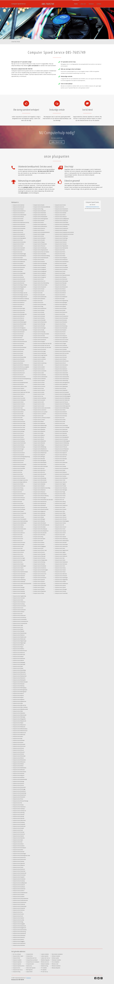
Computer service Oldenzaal (39, 556)
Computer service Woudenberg (19, 793)
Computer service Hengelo (39, 234)
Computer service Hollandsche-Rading (41, 255)
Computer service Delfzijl (18, 419)
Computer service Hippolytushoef (40, 249)
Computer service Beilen (18, 275)
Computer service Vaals (60, 534)
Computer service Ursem (60, 528)
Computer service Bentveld (18, 283)
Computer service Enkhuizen (19, 497)
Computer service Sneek (60, 421)
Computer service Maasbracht (39, 427)
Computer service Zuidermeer (19, 888)
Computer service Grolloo (18, 556)
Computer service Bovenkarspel (19, 347)
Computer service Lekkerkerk (39, 378)
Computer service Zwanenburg (19, 931)
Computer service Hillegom (39, 242)
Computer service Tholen (60, 495)
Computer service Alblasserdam (19, 214)
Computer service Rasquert (60, 277)
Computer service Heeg (38, 208)
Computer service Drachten (18, 454)
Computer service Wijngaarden (19, 719)
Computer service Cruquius (18, 406)
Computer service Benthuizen (19, 281)
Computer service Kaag (38, 306)
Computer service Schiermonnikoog (62, 351)
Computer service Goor (18, 540)
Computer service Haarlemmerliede (20, 571)
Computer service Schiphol (60, 359)
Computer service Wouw (18, 799)
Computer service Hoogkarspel (39, 271)
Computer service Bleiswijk (18, 320)
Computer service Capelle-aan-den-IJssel (21, 392)
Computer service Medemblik (39, 441)
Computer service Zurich (18, 916)
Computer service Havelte (38, 205)
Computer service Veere (60, 548)
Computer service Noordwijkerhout (40, 530)
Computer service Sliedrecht (61, 411)
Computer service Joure (38, 302)
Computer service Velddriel (60, 554)
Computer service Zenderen (18, 845)
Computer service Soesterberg (61, 425)
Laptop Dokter (29, 971)
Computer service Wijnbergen (19, 717)
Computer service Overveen (61, 244)
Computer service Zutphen (18, 918)
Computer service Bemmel (18, 277)
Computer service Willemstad (19, 734)
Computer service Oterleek (60, 212)
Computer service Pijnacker (60, 263)
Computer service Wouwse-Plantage (20, 801)
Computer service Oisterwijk (39, 554)
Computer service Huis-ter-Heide (40, 285)
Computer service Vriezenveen (19, 615)
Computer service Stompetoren (61, 468)
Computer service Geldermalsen (19, 523)
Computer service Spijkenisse (61, 435)
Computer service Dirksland (18, 439)
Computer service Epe (17, 501)
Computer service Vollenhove (19, 601)
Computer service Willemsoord (19, 732)
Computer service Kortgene (39, 341)
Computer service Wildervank (19, 726)
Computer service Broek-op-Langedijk (21, 367)
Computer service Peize (60, 249)
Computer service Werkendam (19, 672)
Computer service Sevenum (61, 367)
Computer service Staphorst (61, 452)
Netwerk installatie (45, 963)
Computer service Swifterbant (61, 478)
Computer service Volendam (19, 598)
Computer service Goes (18, 536)
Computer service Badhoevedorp (20, 259)
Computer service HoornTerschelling (41, 283)
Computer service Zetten (18, 849)
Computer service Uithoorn (60, 517)
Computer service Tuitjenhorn (61, 505)
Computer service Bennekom (19, 279)
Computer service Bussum (18, 384)
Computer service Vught (18, 625)
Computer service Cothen (18, 402)
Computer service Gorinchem (19, 542)
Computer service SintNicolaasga (62, 407)
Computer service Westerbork (19, 678)
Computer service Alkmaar (18, 216)
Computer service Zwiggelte (18, 941)
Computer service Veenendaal (61, 544)
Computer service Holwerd (39, 261)
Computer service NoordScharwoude (41, 525)
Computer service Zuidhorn (18, 890)
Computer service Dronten (18, 460)
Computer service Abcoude (18, 206)
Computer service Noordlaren (39, 523)
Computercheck (29, 954)
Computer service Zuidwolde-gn (19, 906)
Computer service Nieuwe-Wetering (40, 495)
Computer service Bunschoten (19, 376)
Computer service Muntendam (39, 480)
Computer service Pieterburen (61, 259)
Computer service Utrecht (60, 532)
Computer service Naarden (39, 485)
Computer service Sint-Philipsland (62, 404)
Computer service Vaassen (60, 536)
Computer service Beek (17, 271)
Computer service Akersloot (18, 212)
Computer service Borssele (18, 339)
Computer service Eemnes (18, 476)
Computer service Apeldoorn (19, 234)
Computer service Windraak (18, 740)
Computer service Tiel (59, 499)
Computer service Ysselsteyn (19, 808)
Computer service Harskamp (19, 591)
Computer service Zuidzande (19, 908)
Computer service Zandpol (18, 828)
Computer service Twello (60, 507)
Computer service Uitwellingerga (62, 521)
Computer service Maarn (38, 421)
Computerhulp (29, 956)
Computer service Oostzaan (39, 575)
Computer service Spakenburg (61, 431)
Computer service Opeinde (39, 579)
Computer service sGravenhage (61, 374)
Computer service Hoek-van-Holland (41, 251)
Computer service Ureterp (60, 523)
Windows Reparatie (56, 967)
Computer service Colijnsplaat (19, 400)
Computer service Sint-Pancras (61, 402)
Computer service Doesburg (19, 441)
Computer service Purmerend (61, 269)
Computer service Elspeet (18, 489)
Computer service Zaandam (18, 814)
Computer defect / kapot (18, 956)
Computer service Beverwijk (19, 312)
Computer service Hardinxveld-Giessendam (22, 583)
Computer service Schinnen (61, 355)
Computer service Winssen (18, 748)
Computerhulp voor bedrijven (32, 961)
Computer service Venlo (60, 566)
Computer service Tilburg (60, 501)
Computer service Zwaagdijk (19, 923)
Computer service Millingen (39, 456)
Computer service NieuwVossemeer (40, 509)
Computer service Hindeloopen (40, 248)
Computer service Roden (60, 310)
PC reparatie (43, 969)
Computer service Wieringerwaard (20, 689)
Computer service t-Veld (60, 480)
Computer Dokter (16, 958)
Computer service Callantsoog (19, 390)
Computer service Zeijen (18, 840)
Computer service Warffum (18, 648)
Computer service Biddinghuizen (20, 314)
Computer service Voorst (18, 607)
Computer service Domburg (18, 446)
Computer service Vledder (60, 581)
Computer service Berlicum (18, 304)
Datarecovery (29, 965)
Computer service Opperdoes (39, 591)
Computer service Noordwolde (39, 532)
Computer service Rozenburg (61, 326)
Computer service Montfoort (39, 470)
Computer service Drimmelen (19, 458)
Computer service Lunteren (39, 419)
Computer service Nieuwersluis (39, 501)
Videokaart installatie (56, 960)
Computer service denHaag (18, 431)
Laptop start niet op (45, 958)
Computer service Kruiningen (39, 351)
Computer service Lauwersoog (39, 363)
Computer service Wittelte (18, 763)
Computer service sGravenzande (62, 378)
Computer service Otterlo (60, 214)
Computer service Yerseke (18, 804)
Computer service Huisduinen (39, 287)
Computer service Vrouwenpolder (20, 623)
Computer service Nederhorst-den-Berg (41, 487)
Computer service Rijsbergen (61, 302)
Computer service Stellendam (61, 462)
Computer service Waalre (18, 629)
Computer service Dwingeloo (19, 466)
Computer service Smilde (60, 419)
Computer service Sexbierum (61, 368)
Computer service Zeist (17, 841)
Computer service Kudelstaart (39, 353)
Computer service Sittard (60, 409)
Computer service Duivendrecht (19, 464)
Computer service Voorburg (18, 603)
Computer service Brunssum (19, 372)
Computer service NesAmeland (39, 493)
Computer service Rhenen (60, 292)
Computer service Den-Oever (19, 427)
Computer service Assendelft (19, 248)
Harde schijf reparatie (30, 967)
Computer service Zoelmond (19, 869)
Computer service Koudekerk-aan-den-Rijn (42, 343)
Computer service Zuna (18, 912)
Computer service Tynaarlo (60, 509)
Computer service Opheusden (39, 585)
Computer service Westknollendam (20, 681)
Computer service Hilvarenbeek (40, 244)
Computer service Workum (18, 783)
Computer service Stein (60, 460)
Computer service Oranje (38, 593)
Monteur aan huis (45, 961)
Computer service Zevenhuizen (19, 859)
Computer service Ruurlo (60, 333)
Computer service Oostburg (39, 562)
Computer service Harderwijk (19, 581)
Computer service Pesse (60, 253)
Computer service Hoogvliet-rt (39, 275)
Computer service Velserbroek (61, 562)
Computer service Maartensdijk (40, 425)
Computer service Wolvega (18, 781)
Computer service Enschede (18, 499)
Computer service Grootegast (19, 560)
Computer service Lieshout (39, 390)
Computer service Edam (18, 470)
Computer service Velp (59, 558)
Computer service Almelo (18, 218)
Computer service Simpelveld (61, 390)
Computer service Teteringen (61, 489)
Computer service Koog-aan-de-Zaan (41, 333)
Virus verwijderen (55, 961)
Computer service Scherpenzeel (61, 347)
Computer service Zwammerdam (20, 929)
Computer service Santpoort (61, 335)
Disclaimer (28, 977)
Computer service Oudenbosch (61, 228)
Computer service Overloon (61, 242)
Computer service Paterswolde (61, 248)
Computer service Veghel (60, 552)
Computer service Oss (59, 206)
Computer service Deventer (18, 435)
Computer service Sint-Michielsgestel (63, 396)
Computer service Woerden (18, 773)
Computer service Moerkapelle (39, 462)
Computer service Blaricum (18, 318)
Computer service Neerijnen (39, 491)
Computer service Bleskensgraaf (19, 322)
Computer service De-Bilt (18, 413)
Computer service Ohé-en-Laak (40, 550)
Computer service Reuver (60, 288)
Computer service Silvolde (60, 388)
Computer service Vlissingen (61, 589)
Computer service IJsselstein (39, 298)
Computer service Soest (60, 423)
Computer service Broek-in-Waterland (21, 365)
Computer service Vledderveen (61, 583)
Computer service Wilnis (18, 736)
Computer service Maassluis (39, 431)
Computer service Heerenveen (39, 214)
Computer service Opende (38, 581)
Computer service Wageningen (19, 642)
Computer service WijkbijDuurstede (20, 709)
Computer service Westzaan (18, 683)
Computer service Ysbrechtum (19, 806)
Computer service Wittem (18, 765)
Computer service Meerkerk (39, 443)
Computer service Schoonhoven (62, 361)
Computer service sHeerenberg (61, 380)
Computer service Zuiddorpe (19, 886)
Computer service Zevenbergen (19, 853)
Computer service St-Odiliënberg (62, 443)
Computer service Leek (38, 365)
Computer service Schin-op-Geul (62, 353)
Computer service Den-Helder (19, 425)
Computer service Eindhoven (19, 485)
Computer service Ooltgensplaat (40, 560)
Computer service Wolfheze (18, 777)
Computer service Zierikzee (18, 861)
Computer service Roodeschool (61, 316)
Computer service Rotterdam (61, 322)
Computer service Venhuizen (61, 564)
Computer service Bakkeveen (19, 261)
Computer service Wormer (18, 785)
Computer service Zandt (18, 830)
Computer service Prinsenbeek (61, 267)
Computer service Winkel (18, 742)
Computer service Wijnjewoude (19, 720)
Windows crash (55, 963)
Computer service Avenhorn (19, 249)
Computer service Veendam (61, 542)
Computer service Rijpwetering (61, 300)
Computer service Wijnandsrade (19, 715)
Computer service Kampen (39, 310)
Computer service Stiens (60, 464)
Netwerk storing (44, 965)
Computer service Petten (60, 255)
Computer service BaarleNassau (19, 255)
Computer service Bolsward (18, 331)
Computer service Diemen (18, 437)
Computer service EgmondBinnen (20, 482)
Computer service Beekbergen (19, 273)
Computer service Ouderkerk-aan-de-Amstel (64, 232)
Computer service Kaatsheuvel (39, 308)
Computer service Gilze (17, 534)
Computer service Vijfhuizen (61, 573)
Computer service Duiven (18, 462)
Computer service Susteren (60, 476)
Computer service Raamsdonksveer (62, 275)
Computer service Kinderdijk (39, 320)
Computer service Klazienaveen (40, 322)
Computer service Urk (59, 525)
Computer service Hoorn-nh (39, 281)
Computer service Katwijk (38, 312)
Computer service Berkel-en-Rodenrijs (21, 298)
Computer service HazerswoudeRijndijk (41, 206)
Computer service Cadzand (18, 388)
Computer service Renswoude (61, 287)
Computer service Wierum (18, 693)
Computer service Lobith (38, 402)
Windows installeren (56, 965)
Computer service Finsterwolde (19, 513)
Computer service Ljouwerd (39, 400)
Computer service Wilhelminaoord (20, 730)
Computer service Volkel (18, 600)
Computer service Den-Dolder (19, 423)
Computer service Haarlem (18, 569)
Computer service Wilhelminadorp (20, 728)
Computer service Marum (38, 437)
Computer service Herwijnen (39, 238)
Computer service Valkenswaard (62, 540)
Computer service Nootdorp (39, 534)
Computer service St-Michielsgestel (62, 441)
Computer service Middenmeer (39, 452)
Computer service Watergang (19, 662)
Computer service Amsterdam (19, 228)
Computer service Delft (17, 417)
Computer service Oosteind (39, 564)
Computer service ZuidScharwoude (20, 900)
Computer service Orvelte (60, 205)
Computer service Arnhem (18, 244)
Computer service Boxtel (18, 351)
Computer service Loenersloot (39, 409)
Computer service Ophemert (39, 583)
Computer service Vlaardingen (61, 577)
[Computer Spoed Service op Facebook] (95, 978)
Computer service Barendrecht (19, 265)
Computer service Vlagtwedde (61, 579)
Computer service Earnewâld (19, 468)
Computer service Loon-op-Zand (40, 411)
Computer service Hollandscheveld (40, 257)
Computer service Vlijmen (60, 587)
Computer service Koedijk (38, 329)
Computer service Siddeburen (61, 384)
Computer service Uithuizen (61, 519)
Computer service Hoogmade (39, 273)
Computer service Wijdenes (18, 699)
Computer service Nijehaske (39, 513)
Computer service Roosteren (61, 320)
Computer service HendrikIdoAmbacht (41, 232)
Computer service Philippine (61, 257)
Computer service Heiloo (38, 222)
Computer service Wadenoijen (19, 639)
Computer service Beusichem (19, 310)
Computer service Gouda (18, 546)
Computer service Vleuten (60, 585)
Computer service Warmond (19, 652)
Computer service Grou (18, 562)
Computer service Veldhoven (61, 556)
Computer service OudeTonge (61, 238)
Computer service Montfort (39, 472)
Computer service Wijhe (18, 703)
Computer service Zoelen (18, 867)
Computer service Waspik (18, 656)
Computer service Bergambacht (19, 287)
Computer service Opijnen (38, 587)
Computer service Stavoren (60, 456)
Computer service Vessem (60, 569)
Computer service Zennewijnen (19, 847)
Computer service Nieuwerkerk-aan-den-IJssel (43, 499)
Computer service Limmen (38, 394)
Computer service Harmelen (19, 589)
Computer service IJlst (37, 292)
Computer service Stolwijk (60, 466)
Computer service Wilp (17, 738)
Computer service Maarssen (39, 423)
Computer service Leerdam (39, 367)
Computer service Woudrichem (19, 795)
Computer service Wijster (18, 722)
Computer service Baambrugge (19, 253)
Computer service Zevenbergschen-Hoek (21, 855)
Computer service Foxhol (18, 515)
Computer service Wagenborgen (19, 640)
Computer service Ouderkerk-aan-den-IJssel (64, 234)
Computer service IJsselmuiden (39, 296)
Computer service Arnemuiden (19, 242)
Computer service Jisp (37, 300)
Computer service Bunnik (18, 374)
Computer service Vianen (60, 571)
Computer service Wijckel (18, 697)
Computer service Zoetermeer (19, 871)
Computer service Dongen (18, 448)
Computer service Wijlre (18, 711)
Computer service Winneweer (19, 744)
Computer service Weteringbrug (19, 687)
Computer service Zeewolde (19, 838)
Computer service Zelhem (18, 843)
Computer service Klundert (39, 326)
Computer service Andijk (18, 230)
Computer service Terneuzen (61, 487)
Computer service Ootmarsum (39, 577)
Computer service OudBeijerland (62, 218)
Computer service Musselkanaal (40, 482)
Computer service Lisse (38, 396)
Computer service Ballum (18, 263)
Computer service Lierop (38, 388)
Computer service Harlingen (19, 587)
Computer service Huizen (38, 290)
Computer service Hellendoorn (39, 224)
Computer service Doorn (18, 450)
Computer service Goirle (18, 538)
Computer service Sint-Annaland (62, 392)
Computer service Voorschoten (19, 605)
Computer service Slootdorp (61, 415)
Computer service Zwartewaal (19, 935)
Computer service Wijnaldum (19, 713)
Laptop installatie (45, 954)
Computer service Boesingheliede (20, 329)
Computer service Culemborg (19, 409)
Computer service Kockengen (39, 327)
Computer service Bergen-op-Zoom (20, 294)
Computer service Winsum (18, 750)
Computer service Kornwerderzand (40, 337)
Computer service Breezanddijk (19, 357)
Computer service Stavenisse (61, 454)
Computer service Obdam (38, 542)
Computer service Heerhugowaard (40, 218)
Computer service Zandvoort (19, 834)
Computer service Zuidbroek (19, 884)
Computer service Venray (60, 567)
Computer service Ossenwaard (61, 210)
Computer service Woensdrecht (19, 771)
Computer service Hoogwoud (39, 277)
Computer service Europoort (19, 507)
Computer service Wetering (18, 685)
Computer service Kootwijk (39, 335)
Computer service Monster (39, 468)
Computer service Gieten (18, 530)
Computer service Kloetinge (39, 324)
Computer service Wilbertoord (19, 724)
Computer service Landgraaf (39, 357)
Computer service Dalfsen (18, 411)
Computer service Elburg (18, 487)
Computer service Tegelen (60, 484)
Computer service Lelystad (39, 380)
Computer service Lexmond (39, 386)
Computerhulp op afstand (31, 960)
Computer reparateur (17, 961)
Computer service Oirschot (39, 552)
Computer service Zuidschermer (19, 902)
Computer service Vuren (18, 627)
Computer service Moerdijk (39, 458)
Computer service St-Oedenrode (62, 445)
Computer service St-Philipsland (62, 448)
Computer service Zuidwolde (19, 904)
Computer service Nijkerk (38, 517)
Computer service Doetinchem (19, 443)
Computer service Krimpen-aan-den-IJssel (42, 347)
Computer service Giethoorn (19, 532)
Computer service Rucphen (60, 329)
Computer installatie (17, 960)
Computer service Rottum (60, 324)
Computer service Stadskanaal (61, 450)
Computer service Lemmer (38, 382)
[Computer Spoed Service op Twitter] (98, 978)
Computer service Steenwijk (61, 458)
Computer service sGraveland (61, 370)
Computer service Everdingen (19, 509)
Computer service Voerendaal (61, 593)
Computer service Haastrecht (19, 575)
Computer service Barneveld (19, 267)
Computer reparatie (17, 963)
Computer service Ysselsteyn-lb (19, 810)
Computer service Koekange (39, 331)
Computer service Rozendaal (61, 327)
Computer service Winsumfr (19, 752)
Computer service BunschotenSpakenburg (22, 378)
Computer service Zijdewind (19, 865)
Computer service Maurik (38, 439)
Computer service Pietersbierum (62, 261)
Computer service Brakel (18, 353)
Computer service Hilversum (39, 246)
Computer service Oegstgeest (39, 546)
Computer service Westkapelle (19, 680)
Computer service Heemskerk (39, 210)
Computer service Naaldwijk (39, 484)
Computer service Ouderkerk (61, 230)
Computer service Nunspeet (39, 538)
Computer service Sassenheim (61, 341)
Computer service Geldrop (18, 525)
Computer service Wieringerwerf (19, 691)
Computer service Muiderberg (39, 478)
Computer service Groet (18, 554)
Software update (55, 958)
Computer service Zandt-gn (18, 832)
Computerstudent (30, 963)
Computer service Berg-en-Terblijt (20, 285)
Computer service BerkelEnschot (19, 300)
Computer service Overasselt (61, 240)
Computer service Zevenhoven (19, 857)
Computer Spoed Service (18, 4)
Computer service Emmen (18, 495)
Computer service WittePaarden (19, 767)
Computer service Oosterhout (39, 567)
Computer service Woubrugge (19, 789)
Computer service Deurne (18, 433)
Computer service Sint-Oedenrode (62, 400)
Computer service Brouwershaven (20, 368)
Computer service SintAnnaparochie (62, 406)
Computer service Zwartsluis (19, 937)
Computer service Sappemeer (61, 337)
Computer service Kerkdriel (39, 314)
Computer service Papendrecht (61, 246)
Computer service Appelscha (19, 236)
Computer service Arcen (18, 240)
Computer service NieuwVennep (40, 507)
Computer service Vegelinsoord (61, 550)
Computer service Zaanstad (18, 818)
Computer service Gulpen (18, 564)
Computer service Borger (18, 335)
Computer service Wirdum (18, 758)
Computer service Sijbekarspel (61, 386)
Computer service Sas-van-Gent (61, 339)
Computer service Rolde (60, 314)
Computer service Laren (38, 361)
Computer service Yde (17, 802)
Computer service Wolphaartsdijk (20, 779)
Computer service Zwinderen (19, 945)
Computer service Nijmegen (39, 519)
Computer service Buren (18, 380)
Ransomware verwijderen (57, 954)
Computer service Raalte (60, 273)
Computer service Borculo (18, 333)
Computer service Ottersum (61, 216)
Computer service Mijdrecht (39, 454)
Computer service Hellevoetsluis (40, 226)
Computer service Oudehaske (61, 226)
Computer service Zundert (18, 914)
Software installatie (56, 956)
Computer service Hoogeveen (39, 267)
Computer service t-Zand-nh (61, 482)
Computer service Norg (38, 536)
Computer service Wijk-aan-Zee (19, 705)
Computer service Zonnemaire (19, 875)
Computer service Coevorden (19, 398)
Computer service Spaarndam (61, 429)
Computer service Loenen (38, 406)
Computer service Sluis (60, 417)
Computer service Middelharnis (40, 448)
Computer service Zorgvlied (18, 877)
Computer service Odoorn (38, 544)
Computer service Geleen (18, 527)
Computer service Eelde (18, 474)
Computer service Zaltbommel (19, 820)
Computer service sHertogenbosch (62, 382)
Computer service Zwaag (18, 921)
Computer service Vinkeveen (61, 575)
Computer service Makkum (39, 435)
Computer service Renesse (60, 285)
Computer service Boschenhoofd (20, 341)
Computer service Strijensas (61, 472)
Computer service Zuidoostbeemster (20, 898)
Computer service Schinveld (61, 357)
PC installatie (44, 967)
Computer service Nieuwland (39, 505)
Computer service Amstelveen (19, 226)
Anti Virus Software (17, 954)
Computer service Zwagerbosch (19, 927)
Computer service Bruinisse (18, 370)
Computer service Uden (60, 511)
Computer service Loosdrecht (39, 413)
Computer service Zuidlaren (18, 896)
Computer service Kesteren (39, 318)
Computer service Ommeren (39, 558)
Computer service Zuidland (18, 894)
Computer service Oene (38, 548)
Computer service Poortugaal (61, 265)
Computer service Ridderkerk (61, 296)
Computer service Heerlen (38, 220)
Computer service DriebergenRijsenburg (21, 456)
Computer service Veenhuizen (61, 546)
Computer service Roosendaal (61, 318)
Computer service (16, 967)
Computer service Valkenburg (61, 538)
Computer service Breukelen (19, 361)
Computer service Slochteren (61, 413)
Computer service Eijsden (18, 484)
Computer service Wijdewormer (19, 701)
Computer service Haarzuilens (19, 573)
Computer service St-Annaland (61, 439)
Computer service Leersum (39, 368)
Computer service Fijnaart (18, 511)
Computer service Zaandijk (18, 816)
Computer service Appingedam (19, 238)
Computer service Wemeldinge (19, 670)
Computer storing (16, 971)
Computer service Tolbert (60, 503)
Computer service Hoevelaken (39, 253)
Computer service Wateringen (19, 664)
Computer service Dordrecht (19, 452)
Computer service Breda (18, 355)
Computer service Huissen (38, 288)
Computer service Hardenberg (19, 579)
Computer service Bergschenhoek (20, 296)
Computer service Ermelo (18, 503)
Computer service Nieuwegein (39, 497)
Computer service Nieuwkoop (39, 503)
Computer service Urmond (60, 527)
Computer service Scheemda (61, 345)
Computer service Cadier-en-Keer (20, 386)
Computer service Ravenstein (61, 279)
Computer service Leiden (38, 372)
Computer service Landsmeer (39, 359)
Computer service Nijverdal (39, 521)
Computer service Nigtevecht (39, 511)
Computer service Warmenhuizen (20, 650)
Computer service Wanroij (18, 644)
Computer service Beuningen (19, 308)
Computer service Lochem (38, 404)
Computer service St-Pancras (61, 446)
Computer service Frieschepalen (19, 519)
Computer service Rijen (60, 298)
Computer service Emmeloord (19, 493)
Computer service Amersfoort (19, 224)
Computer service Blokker (18, 326)
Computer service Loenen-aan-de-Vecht (41, 407)
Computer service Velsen (60, 560)
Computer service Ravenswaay (61, 281)
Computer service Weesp (18, 668)
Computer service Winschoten (19, 746)
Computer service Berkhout (18, 302)
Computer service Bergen (18, 290)
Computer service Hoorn (38, 279)
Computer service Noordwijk (39, 527)
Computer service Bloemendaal (19, 324)
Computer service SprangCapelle (62, 437)
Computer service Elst (17, 491)
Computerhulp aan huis (31, 958)
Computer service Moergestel (39, 460)
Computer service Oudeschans (61, 236)
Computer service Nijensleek (39, 515)
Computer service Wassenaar (19, 658)
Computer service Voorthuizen (19, 609)
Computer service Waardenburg (19, 633)
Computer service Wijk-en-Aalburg (20, 707)
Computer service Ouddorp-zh (61, 220)
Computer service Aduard (18, 208)
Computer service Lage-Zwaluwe (40, 355)
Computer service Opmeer (38, 589)
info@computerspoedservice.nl (92, 206)
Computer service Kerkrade (39, 316)
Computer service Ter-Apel (60, 485)
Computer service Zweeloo (18, 939)
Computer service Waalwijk (18, 631)
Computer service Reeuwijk (60, 283)
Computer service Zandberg (18, 822)
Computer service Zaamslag (18, 812)
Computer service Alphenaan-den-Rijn (21, 222)
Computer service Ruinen (60, 331)
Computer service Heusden (39, 240)
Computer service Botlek (18, 345)
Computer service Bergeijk (18, 288)
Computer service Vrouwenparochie (20, 621)
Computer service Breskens (18, 359)
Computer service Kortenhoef (39, 339)
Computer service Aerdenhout (19, 210)
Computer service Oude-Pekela (61, 222)
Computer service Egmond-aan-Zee (20, 480)
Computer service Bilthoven (19, 316)
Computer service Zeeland (18, 836)
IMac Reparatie (29, 969)
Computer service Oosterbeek (39, 566)
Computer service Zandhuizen (19, 826)
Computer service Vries (17, 613)
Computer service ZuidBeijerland (20, 882)
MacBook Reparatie (45, 960)
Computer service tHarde (60, 493)
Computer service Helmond (39, 228)
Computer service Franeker (18, 517)
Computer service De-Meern (19, 415)
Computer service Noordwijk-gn (40, 528)
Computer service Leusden (39, 384)
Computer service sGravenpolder (62, 376)
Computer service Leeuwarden (39, 370)
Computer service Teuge (60, 491)
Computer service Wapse (18, 646)
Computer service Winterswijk (19, 756)
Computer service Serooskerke (61, 365)
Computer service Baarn (18, 257)
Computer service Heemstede (39, 212)
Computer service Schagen (60, 343)
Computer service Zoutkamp (19, 880)
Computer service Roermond (61, 312)
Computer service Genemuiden (19, 528)
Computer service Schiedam (61, 349)
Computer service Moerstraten (39, 464)
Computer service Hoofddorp (39, 265)
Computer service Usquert (60, 530)
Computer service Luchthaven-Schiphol (41, 417)
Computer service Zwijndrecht (19, 943)
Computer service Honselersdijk (40, 263)
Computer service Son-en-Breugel (62, 427)
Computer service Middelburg (39, 446)
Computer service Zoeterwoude (19, 873)
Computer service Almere (18, 220)
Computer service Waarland (18, 635)
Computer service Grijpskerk (19, 550)
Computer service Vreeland (18, 611)
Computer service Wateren (18, 660)
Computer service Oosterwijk (39, 571)
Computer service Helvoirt (38, 230)
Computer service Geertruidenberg (20, 521)
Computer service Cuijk (18, 407)
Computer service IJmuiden (39, 294)
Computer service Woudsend (19, 797)
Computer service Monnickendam (40, 466)
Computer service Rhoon (60, 294)
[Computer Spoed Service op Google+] (101, 978)
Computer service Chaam (18, 396)
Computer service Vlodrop (60, 591)
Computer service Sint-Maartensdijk (62, 394)
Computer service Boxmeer (18, 349)
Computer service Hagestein (19, 577)
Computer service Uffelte (60, 513)
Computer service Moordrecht (39, 474)
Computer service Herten (38, 236)
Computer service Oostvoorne (39, 573)
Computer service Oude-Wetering (62, 224)
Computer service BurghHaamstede (20, 382)
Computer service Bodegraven (19, 327)
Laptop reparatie (44, 956)
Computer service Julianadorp (39, 304)
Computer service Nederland (39, 489)
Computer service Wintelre (18, 754)
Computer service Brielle (18, 363)
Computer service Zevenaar (18, 851)
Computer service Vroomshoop (19, 617)
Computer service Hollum (38, 259)
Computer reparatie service (18, 965)
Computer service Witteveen (19, 769)
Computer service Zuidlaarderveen (20, 892)
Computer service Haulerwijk (19, 593)
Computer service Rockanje (60, 308)
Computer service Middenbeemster (40, 450)
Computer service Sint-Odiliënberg (62, 398)
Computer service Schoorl (60, 363)
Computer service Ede (17, 472)
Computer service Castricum (19, 394)
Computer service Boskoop (18, 343)
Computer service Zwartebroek (19, 933)
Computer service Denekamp (19, 429)
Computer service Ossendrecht (61, 208)
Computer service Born (17, 337)
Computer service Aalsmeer (18, 205)
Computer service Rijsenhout (61, 304)
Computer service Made (38, 433)
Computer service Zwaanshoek (19, 925)
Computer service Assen (18, 246)
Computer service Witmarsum (19, 762)
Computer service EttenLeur (19, 505)
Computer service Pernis (60, 251)
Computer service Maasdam (39, 429)
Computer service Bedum (18, 269)
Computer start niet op (17, 969)
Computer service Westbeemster (19, 676)
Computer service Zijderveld (19, 863)
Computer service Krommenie (39, 349)
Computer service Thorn (60, 497)
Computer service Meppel (38, 445)
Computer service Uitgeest (60, 515)
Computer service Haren (18, 585)
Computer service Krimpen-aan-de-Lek (41, 345)
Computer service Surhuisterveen (62, 474)
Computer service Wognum (18, 775)
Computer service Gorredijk (18, 544)
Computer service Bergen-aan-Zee (20, 292)
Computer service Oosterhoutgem (40, 569)
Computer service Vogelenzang (19, 596)
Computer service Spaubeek (61, 433)
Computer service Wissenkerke (19, 760)
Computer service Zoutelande (19, 879)
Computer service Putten (60, 271)
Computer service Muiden (38, 476)
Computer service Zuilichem (19, 910)
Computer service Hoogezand (39, 269)
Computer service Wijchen (18, 695)
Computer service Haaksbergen (19, 566)
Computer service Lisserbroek (39, 398)
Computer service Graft (18, 548)
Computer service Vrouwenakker (20, 619)
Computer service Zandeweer (19, 824)
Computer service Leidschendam (40, 376)
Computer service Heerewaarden (40, 216)
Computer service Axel (17, 251)
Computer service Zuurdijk (18, 920)
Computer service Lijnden (38, 392)
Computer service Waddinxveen (19, 637)
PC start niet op (44, 971)
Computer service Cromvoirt (19, 404)
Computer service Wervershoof (19, 674)
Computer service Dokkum (18, 445)
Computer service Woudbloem (19, 791)
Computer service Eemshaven (19, 478)
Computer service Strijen (60, 470)
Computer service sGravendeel (61, 372)
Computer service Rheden (60, 290)
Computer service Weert (18, 666)
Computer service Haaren (18, 567)
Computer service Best (17, 306)
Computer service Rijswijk (60, 306)
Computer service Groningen (19, 558)
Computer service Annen (18, 232)
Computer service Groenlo (18, 552)
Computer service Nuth (38, 540)
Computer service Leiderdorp (39, 374)
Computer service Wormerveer (19, 787)
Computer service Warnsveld (19, 654)
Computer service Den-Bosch (19, 421)
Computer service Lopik (38, 415)
